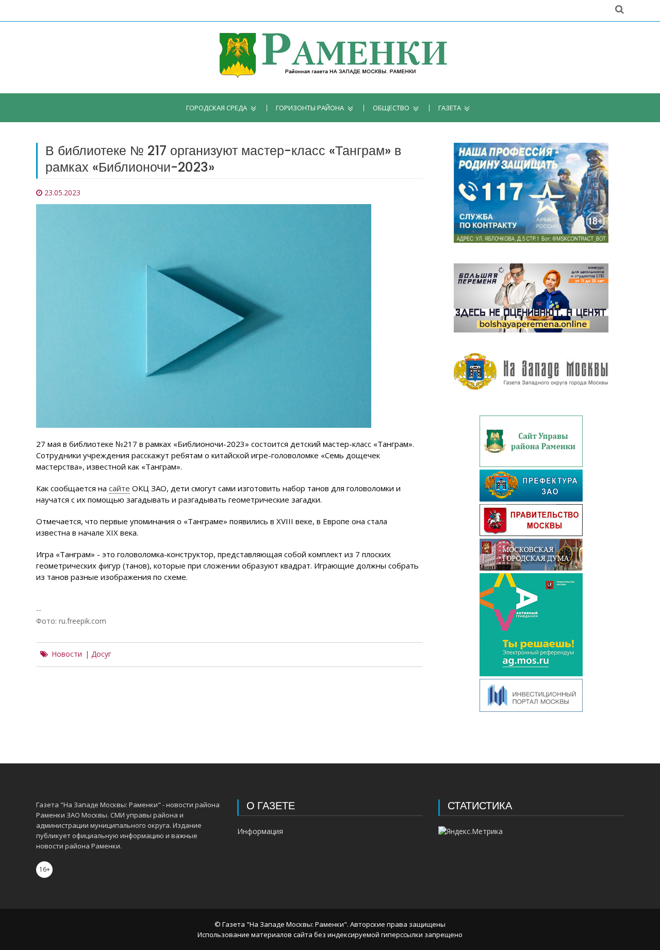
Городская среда (216, 108)
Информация (260, 831)
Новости (67, 654)
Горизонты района (310, 108)
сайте (119, 488)
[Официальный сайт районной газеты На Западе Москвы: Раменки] (330, 57)
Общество (391, 108)
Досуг (101, 654)
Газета (449, 108)
